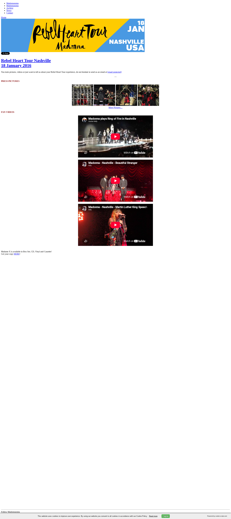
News (8, 10)
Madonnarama (12, 3)
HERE (17, 254)
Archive (9, 8)
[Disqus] (115, 290)
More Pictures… (115, 107)
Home (3, 17)
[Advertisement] (21, 409)
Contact (9, 13)
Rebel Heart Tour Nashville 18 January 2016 (26, 63)
